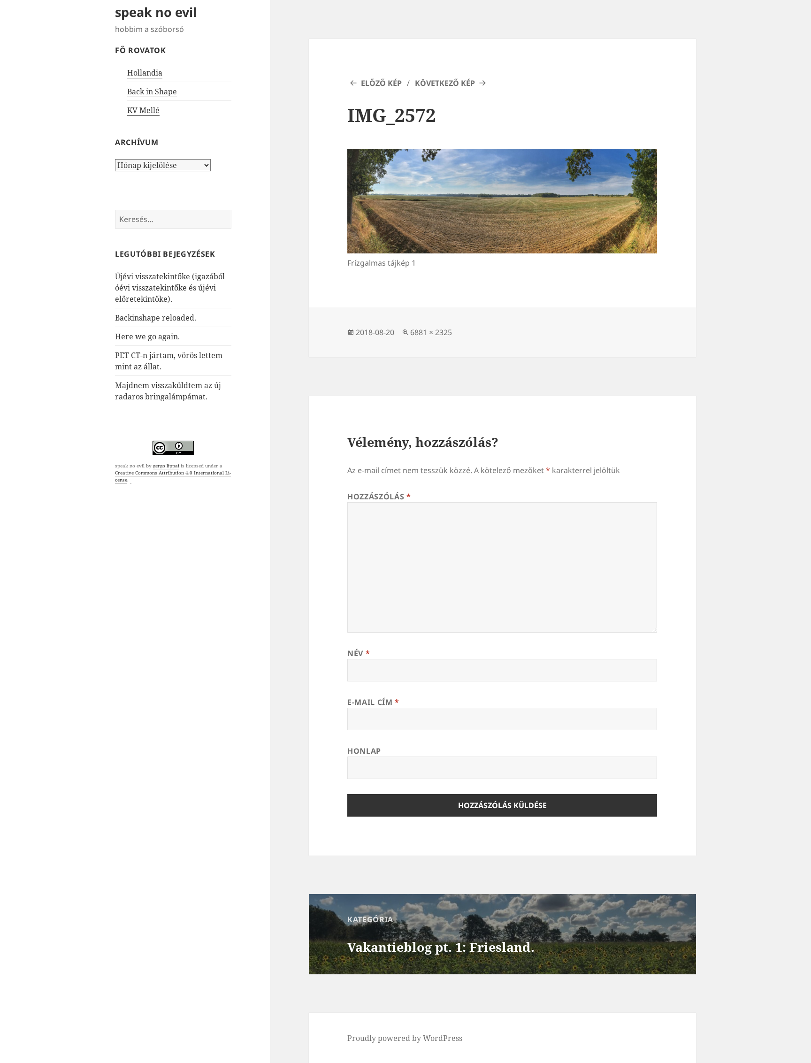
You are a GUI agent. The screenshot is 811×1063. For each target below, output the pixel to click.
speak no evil (156, 12)
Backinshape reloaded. (155, 318)
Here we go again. (147, 336)
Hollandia (144, 73)
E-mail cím (373, 702)
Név (358, 653)
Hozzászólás (379, 496)
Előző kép (381, 83)
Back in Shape (152, 91)
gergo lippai (166, 465)
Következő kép (445, 83)
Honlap (364, 751)
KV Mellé (143, 110)
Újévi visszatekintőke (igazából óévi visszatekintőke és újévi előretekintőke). (170, 287)
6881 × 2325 (431, 332)
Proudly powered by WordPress (404, 1038)
